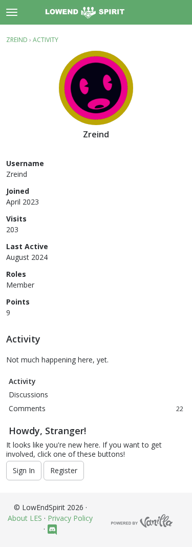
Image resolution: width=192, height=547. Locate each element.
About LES (25, 518)
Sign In (24, 470)
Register (63, 470)
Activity (22, 381)
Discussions (28, 394)
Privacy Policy (70, 518)
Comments (96, 408)
